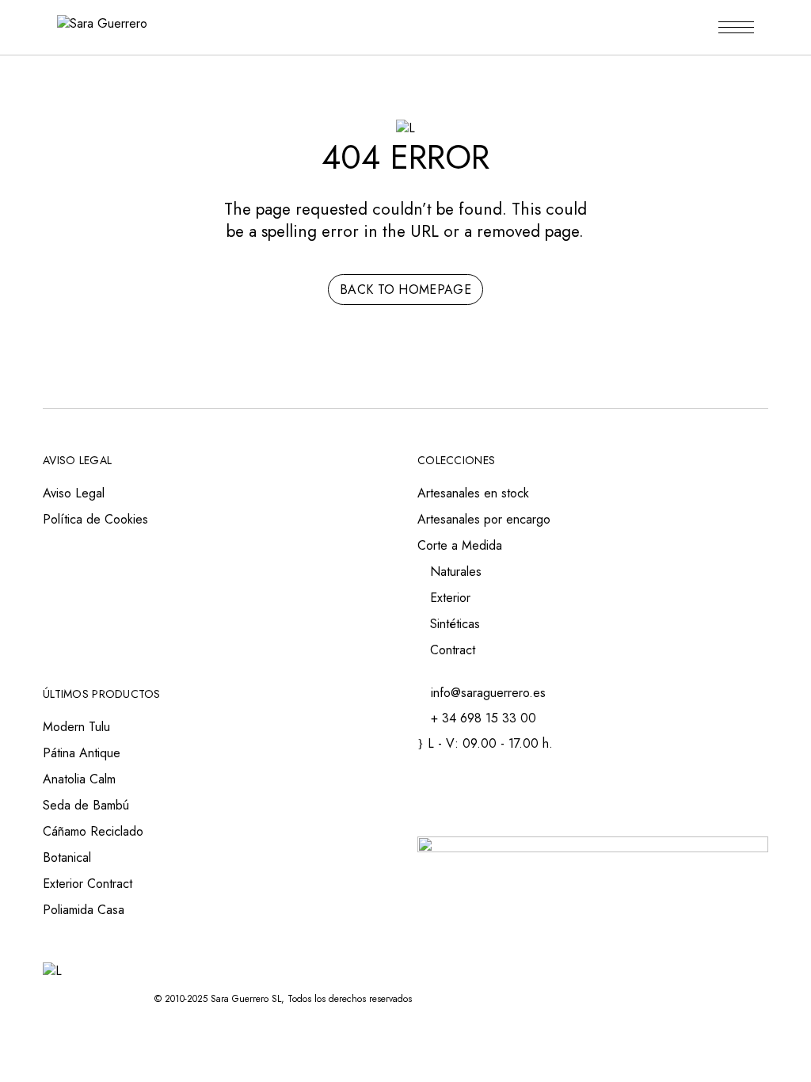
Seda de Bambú (86, 805)
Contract (452, 650)
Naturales (456, 571)
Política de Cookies (95, 519)
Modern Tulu (76, 727)
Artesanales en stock (473, 493)
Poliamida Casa (83, 910)
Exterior (450, 598)
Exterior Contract (87, 883)
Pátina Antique (81, 753)
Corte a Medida (459, 545)
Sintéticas (455, 624)
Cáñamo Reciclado (93, 831)
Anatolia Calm (79, 779)
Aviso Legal (74, 493)
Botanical (67, 857)
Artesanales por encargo (483, 519)
